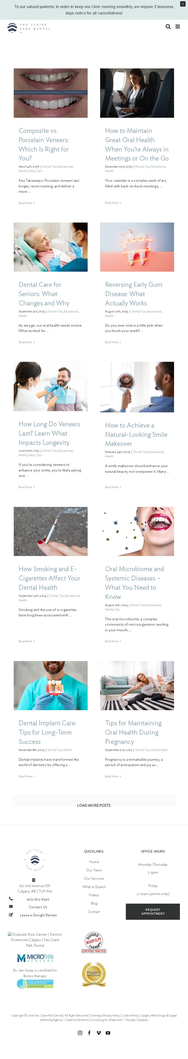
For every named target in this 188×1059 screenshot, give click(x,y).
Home (94, 862)
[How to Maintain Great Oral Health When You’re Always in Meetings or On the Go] (137, 93)
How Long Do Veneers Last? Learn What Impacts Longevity (49, 433)
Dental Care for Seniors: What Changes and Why (44, 294)
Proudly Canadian (137, 1019)
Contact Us (38, 907)
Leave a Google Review (38, 915)
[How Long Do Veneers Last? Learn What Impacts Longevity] (51, 386)
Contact (94, 912)
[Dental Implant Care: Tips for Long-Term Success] (51, 685)
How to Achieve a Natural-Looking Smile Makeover (136, 434)
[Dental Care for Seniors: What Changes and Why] (51, 247)
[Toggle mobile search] (168, 26)
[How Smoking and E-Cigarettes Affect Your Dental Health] (51, 531)
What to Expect (94, 887)
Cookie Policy (130, 1015)
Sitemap (96, 1015)
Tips (39, 171)
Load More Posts (94, 805)
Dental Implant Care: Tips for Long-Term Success (47, 732)
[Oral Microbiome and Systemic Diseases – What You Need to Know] (137, 531)
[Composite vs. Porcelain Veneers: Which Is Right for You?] (51, 93)
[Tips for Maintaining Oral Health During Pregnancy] (137, 685)
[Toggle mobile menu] (178, 26)
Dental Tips (50, 166)
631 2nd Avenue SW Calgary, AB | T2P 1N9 (35, 888)
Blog (94, 903)
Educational (65, 166)
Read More (25, 203)
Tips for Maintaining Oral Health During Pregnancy (133, 732)
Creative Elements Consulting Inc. (87, 1019)
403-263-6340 (38, 899)
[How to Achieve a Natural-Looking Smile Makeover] (137, 387)
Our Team (94, 870)
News (31, 171)
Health (23, 171)
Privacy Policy (111, 1015)
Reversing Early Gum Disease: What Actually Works (133, 294)
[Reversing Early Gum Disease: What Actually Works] (137, 247)
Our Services (94, 878)
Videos (94, 895)
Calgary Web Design (153, 1015)
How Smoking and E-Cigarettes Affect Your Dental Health (49, 578)
